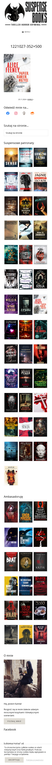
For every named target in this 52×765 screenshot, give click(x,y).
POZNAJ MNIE (14, 721)
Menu (28, 32)
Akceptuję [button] (14, 760)
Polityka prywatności (34, 760)
